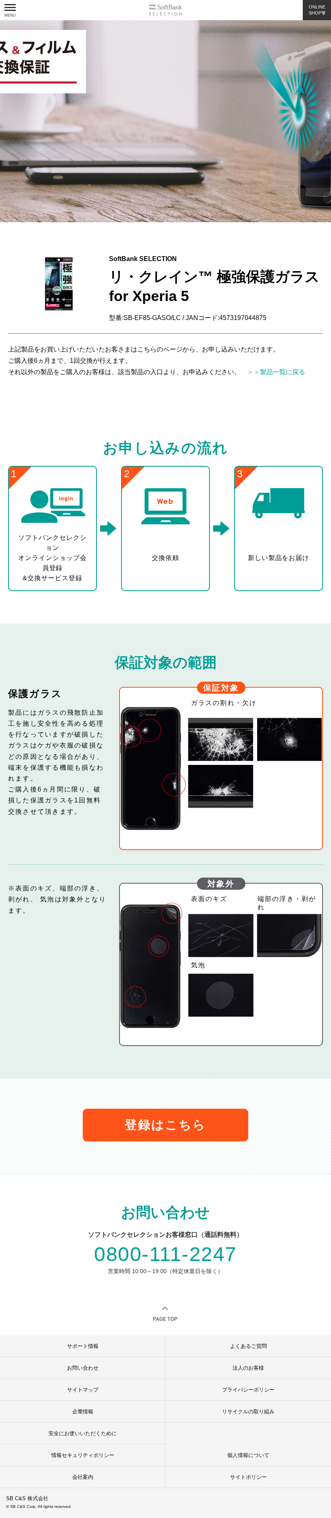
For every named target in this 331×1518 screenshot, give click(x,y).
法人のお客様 (248, 1368)
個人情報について (248, 1455)
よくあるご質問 (248, 1346)
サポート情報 (82, 1346)
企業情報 (82, 1412)
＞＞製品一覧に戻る (273, 371)
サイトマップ (82, 1390)
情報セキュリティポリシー (82, 1455)
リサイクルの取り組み (248, 1412)
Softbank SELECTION (165, 10)
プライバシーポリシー (248, 1390)
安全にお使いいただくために (82, 1433)
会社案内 (82, 1477)
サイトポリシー (248, 1477)
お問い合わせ (82, 1368)
